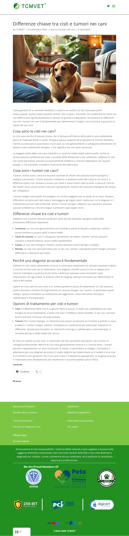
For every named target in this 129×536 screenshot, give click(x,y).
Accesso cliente (21, 441)
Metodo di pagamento (79, 412)
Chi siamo (72, 426)
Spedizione (73, 406)
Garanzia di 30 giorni (24, 406)
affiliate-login (20, 435)
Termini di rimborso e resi (26, 426)
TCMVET (20, 29)
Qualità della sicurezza (25, 412)
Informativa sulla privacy (80, 420)
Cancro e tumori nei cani (62, 29)
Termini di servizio (22, 420)
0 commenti (84, 29)
